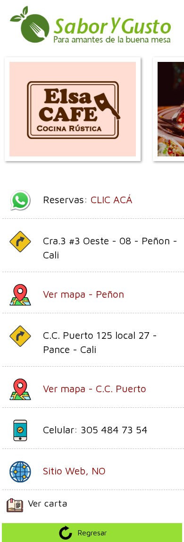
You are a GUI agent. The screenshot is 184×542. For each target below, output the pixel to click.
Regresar (92, 532)
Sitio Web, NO (74, 470)
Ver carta (47, 503)
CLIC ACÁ (112, 199)
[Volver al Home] (92, 48)
